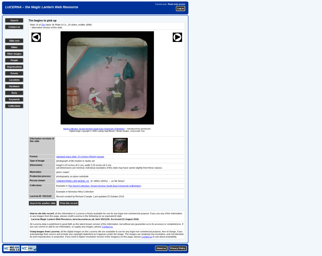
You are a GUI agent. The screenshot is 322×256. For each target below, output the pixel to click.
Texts (14, 93)
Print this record (68, 203)
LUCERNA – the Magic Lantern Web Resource (41, 7)
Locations (14, 80)
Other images (14, 54)
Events (14, 73)
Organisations (14, 67)
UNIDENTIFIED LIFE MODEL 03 (72, 181)
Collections (14, 106)
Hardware (14, 86)
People (14, 60)
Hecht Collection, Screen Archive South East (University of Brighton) (94, 129)
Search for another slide (43, 203)
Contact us (14, 27)
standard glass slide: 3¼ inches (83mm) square (80, 156)
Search (14, 20)
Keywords (14, 99)
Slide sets (14, 40)
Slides (14, 47)
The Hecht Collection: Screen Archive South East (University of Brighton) (104, 186)
